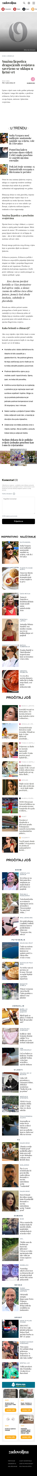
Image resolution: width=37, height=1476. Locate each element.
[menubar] (29, 3)
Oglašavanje (12, 1466)
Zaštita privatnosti (26, 1463)
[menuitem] (29, 3)
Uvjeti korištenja (25, 1460)
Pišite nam (11, 1460)
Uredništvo (12, 1463)
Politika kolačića (25, 1466)
